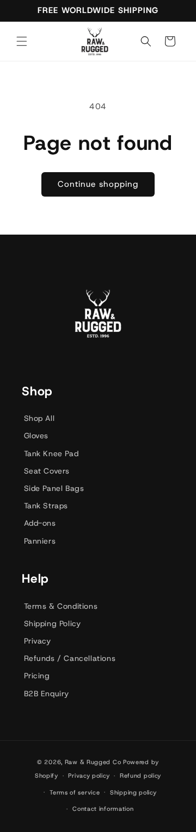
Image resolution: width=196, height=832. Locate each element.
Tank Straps (46, 505)
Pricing (37, 675)
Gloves (36, 435)
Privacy (37, 641)
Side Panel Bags (54, 488)
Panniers (40, 541)
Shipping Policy (52, 623)
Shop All (39, 418)
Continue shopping (98, 184)
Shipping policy (133, 792)
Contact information (102, 808)
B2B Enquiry (47, 693)
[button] (22, 41)
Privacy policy (88, 775)
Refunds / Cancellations (70, 658)
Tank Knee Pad (51, 453)
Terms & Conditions (61, 606)
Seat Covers (47, 471)
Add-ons (40, 523)
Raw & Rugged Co (93, 762)
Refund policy (140, 775)
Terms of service (75, 792)
